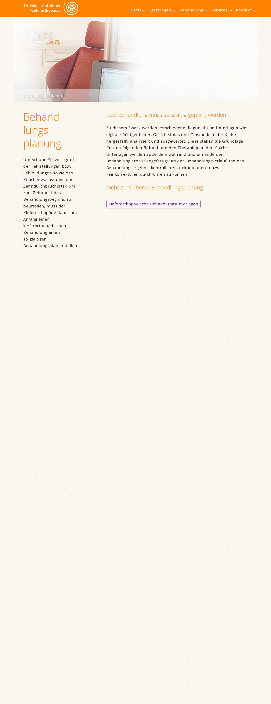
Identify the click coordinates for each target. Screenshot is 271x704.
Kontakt (243, 10)
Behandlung (191, 10)
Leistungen (160, 10)
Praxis (135, 10)
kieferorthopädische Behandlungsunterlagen (153, 204)
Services (219, 10)
